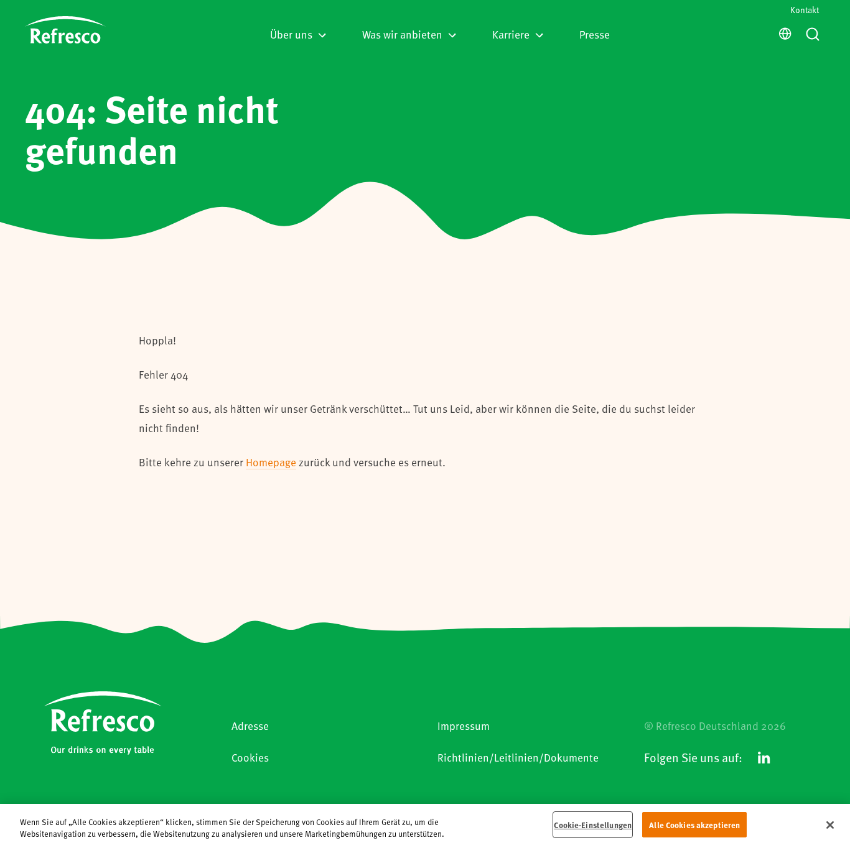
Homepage (271, 461)
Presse (594, 34)
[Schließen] (830, 825)
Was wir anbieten (402, 34)
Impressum (463, 725)
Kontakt (804, 10)
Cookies (250, 757)
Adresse (250, 725)
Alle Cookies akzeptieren (694, 825)
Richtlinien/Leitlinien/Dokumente (518, 757)
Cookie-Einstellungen (593, 825)
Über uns (291, 34)
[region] (425, 826)
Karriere (511, 34)
